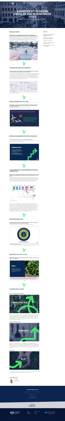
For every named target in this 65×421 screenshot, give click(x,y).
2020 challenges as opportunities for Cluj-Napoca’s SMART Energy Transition (49, 35)
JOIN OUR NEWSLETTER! (32, 389)
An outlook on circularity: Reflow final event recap (48, 46)
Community (36, 3)
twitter (51, 418)
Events (50, 3)
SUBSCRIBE (32, 397)
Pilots (27, 3)
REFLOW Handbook (12, 318)
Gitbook (22, 319)
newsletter (21, 372)
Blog (47, 3)
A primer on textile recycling (47, 40)
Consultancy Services (42, 3)
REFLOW (14, 314)
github (54, 418)
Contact (54, 3)
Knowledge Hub (31, 3)
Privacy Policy (39, 0)
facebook (53, 418)
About (24, 3)
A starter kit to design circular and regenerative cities (48, 43)
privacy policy (34, 394)
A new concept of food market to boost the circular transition (48, 38)
